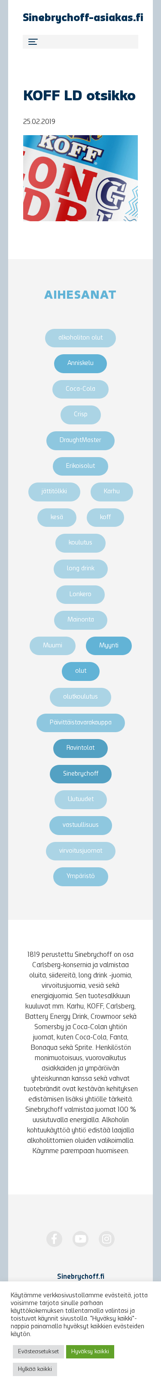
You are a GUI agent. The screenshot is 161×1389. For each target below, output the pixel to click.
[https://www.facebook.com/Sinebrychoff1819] (54, 1239)
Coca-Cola (80, 389)
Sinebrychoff (80, 774)
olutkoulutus (80, 697)
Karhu (112, 492)
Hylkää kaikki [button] (35, 1369)
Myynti (108, 646)
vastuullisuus (81, 825)
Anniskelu (80, 363)
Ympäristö (81, 876)
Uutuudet (81, 799)
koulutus (80, 543)
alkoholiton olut (80, 338)
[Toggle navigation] (80, 42)
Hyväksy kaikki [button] (90, 1352)
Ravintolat (80, 748)
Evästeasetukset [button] (38, 1352)
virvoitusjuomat (80, 851)
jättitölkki (54, 492)
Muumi (52, 646)
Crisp (81, 414)
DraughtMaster (80, 440)
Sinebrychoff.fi (80, 1277)
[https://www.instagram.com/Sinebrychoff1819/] (107, 1239)
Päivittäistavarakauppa (81, 723)
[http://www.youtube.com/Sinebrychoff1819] (80, 1239)
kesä (57, 517)
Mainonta (80, 620)
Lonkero (80, 594)
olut (80, 671)
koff (105, 517)
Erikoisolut (80, 466)
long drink (80, 569)
